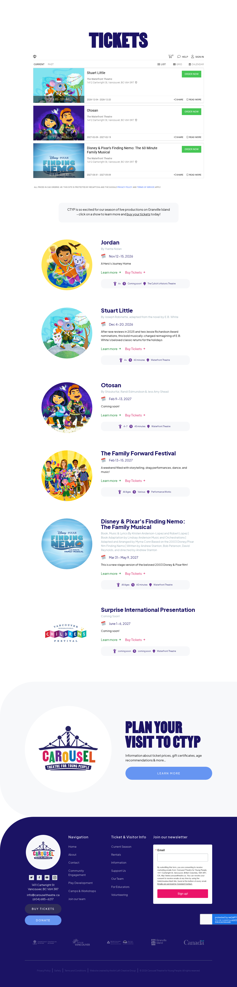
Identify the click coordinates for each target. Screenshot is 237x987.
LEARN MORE (168, 773)
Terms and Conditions (75, 970)
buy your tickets (138, 214)
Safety (57, 970)
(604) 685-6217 (43, 899)
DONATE (43, 920)
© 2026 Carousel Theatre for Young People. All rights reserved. (170, 970)
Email (161, 850)
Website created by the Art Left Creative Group (113, 970)
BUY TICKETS (43, 909)
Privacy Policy (43, 970)
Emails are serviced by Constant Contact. (174, 883)
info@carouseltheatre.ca (43, 895)
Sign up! (183, 894)
